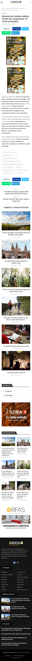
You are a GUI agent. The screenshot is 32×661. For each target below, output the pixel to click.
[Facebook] (14, 562)
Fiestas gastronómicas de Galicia (11, 161)
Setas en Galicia (19, 173)
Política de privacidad (18, 655)
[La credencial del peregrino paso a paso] (16, 334)
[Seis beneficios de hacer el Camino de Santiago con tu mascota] (23, 485)
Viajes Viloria (20, 584)
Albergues (19, 587)
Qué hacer (4, 577)
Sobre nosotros (21, 572)
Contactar (19, 574)
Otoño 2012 (19, 167)
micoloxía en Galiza (8, 167)
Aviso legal (8, 655)
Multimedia (4, 579)
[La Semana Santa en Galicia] (16, 360)
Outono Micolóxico (22, 170)
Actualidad (4, 572)
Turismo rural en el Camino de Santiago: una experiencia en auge (23, 474)
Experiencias (20, 582)
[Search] (30, 2)
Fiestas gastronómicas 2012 (10, 158)
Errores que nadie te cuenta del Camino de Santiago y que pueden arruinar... (20, 600)
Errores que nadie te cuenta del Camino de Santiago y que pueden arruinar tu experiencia (8, 452)
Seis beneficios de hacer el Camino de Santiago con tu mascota (23, 495)
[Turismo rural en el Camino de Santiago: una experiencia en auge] (16, 277)
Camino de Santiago (6, 574)
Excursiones (20, 579)
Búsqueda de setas (7, 155)
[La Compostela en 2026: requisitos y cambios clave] (16, 249)
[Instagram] (17, 562)
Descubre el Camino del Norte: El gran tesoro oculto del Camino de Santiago (8, 495)
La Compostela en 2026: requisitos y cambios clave (22, 450)
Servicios (3, 582)
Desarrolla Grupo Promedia (22, 652)
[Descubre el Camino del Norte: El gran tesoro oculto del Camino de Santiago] (16, 305)
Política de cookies (16, 658)
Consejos (3, 589)
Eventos (3, 587)
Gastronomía (5, 584)
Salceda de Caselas (7, 173)
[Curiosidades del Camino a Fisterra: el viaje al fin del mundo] (8, 464)
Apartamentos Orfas (22, 589)
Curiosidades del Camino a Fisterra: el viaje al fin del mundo (8, 473)
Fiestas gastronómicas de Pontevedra (13, 164)
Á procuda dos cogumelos (10, 152)
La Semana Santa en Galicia (16, 372)
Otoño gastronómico (8, 170)
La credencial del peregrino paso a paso (16, 346)
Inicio (3, 8)
